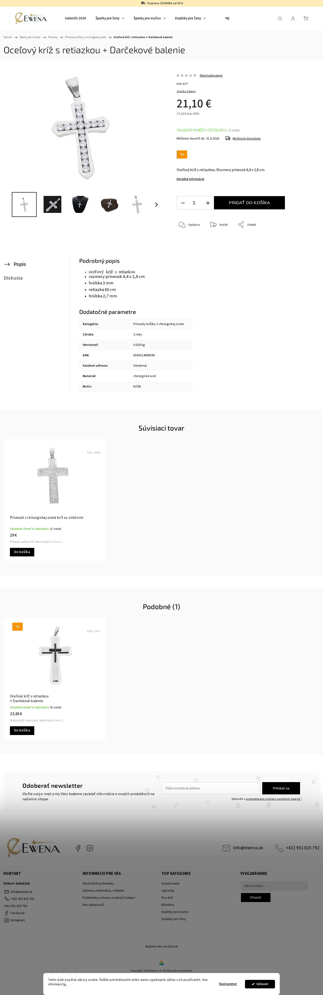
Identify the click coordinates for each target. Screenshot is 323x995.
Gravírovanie (170, 883)
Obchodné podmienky (98, 883)
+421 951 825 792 (302, 848)
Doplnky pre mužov (175, 912)
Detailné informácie (190, 179)
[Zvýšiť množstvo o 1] (208, 203)
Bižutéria (168, 905)
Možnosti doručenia (247, 138)
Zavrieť (296, 240)
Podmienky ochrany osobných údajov (109, 897)
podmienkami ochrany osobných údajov (273, 799)
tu (64, 984)
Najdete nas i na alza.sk (161, 946)
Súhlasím (262, 984)
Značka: (186, 91)
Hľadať (256, 897)
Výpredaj (168, 890)
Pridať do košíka (249, 202)
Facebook (78, 848)
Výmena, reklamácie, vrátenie (103, 890)
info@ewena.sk (248, 848)
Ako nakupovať (93, 905)
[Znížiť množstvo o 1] (183, 203)
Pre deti (167, 897)
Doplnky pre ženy (174, 919)
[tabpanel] (55, 500)
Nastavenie (228, 984)
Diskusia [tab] (13, 278)
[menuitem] (75, 18)
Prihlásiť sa (281, 788)
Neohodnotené (211, 75)
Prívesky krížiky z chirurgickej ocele (158, 324)
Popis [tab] (20, 264)
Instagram (89, 848)
